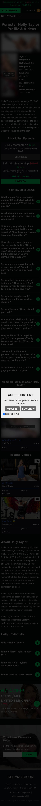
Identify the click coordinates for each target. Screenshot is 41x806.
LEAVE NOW (28, 409)
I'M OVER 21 (12, 409)
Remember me (12, 414)
